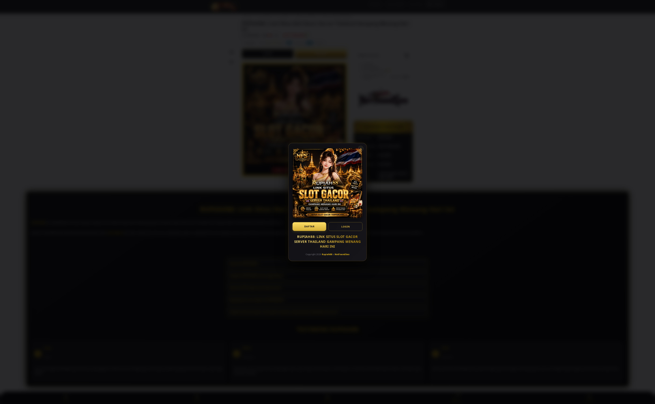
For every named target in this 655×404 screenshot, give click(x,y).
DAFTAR (309, 226)
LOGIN (345, 226)
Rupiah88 (327, 254)
